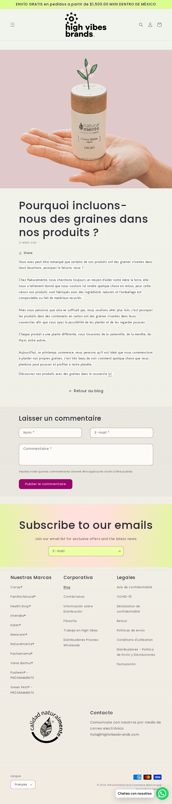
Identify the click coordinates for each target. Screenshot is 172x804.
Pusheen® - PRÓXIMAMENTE (22, 675)
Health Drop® (20, 606)
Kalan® (15, 625)
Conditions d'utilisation (135, 640)
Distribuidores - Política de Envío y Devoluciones (136, 652)
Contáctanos (74, 597)
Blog (67, 587)
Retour (122, 621)
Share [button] (28, 253)
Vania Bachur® (21, 663)
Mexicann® (18, 634)
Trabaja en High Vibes (81, 630)
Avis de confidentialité (134, 587)
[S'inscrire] (119, 551)
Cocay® (16, 587)
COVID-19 (124, 597)
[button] (12, 24)
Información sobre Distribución (78, 609)
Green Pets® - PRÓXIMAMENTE (22, 690)
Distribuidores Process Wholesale (81, 642)
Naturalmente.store (119, 785)
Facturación (126, 664)
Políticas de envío (131, 630)
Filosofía (70, 621)
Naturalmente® (22, 644)
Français (21, 784)
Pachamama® (21, 654)
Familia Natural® (23, 597)
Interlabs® (18, 616)
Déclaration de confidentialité (128, 609)
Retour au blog (88, 390)
